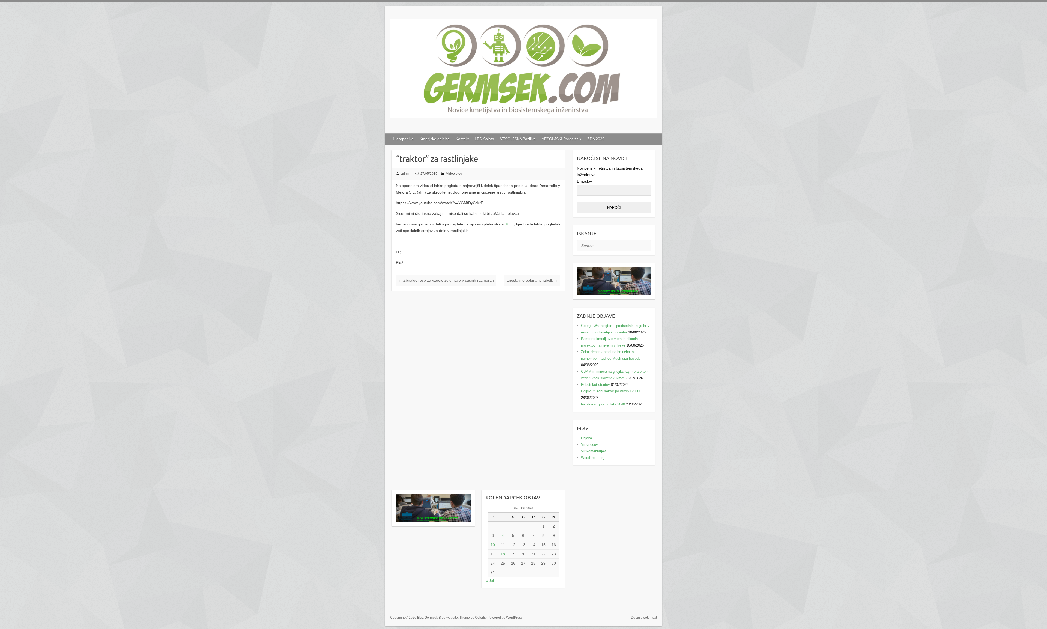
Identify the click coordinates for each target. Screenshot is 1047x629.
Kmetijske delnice (435, 139)
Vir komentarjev (593, 451)
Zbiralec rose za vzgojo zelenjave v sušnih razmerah (446, 280)
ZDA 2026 (595, 139)
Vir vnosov (589, 445)
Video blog (454, 174)
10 (493, 545)
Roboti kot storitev (595, 385)
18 (503, 554)
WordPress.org (592, 458)
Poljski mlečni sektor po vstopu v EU (610, 391)
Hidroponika (403, 139)
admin (405, 174)
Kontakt (462, 139)
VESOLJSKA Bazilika (518, 139)
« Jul (490, 580)
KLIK (510, 224)
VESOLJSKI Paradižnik (561, 139)
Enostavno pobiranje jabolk (532, 280)
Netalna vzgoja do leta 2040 (603, 404)
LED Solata (484, 139)
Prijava (586, 438)
